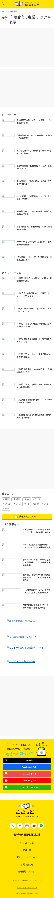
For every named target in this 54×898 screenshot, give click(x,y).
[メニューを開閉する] (51, 3)
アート (27, 504)
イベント (37, 499)
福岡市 (6, 499)
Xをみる (29, 760)
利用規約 (24, 880)
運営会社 (16, 880)
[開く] (2, 3)
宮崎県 (6, 509)
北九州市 (17, 499)
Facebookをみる (29, 767)
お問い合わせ (27, 864)
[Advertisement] (27, 47)
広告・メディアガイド (27, 857)
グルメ (27, 499)
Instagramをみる (29, 774)
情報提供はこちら (27, 516)
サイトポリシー (35, 880)
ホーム (4, 11)
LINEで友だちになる (29, 787)
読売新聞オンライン (27, 871)
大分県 (36, 504)
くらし (17, 504)
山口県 (46, 504)
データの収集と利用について (27, 888)
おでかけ (7, 504)
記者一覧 (27, 850)
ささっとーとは (27, 843)
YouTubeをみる (29, 780)
